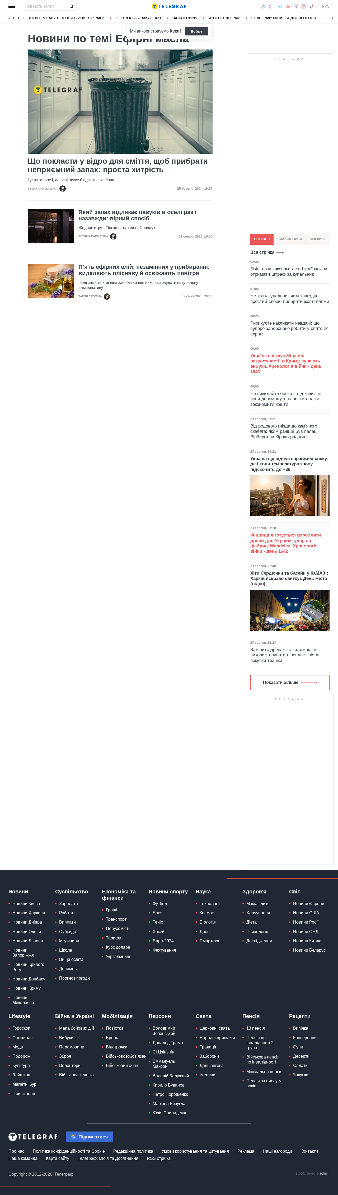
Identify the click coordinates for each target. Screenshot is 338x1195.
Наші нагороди (277, 1151)
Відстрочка (116, 1047)
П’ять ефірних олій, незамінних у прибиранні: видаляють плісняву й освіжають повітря (144, 270)
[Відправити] (71, 6)
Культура (21, 1065)
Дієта (251, 922)
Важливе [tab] (317, 239)
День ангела (212, 1065)
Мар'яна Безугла (169, 1103)
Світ (294, 891)
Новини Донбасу (28, 979)
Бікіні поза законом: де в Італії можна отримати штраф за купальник (288, 271)
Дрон (205, 931)
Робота (66, 913)
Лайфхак (21, 1075)
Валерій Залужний (171, 1076)
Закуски (300, 1075)
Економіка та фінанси (119, 895)
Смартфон (210, 941)
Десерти (301, 1056)
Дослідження (259, 941)
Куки (175, 31)
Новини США (306, 913)
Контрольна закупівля (138, 18)
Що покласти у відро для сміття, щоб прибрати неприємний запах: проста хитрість (118, 165)
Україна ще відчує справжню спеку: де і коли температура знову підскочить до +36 (289, 464)
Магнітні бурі (24, 1084)
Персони (160, 1016)
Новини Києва (26, 903)
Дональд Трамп (168, 1042)
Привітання (23, 1093)
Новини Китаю (307, 941)
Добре (197, 31)
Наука (203, 891)
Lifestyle (19, 1016)
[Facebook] (263, 6)
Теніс (158, 922)
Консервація (305, 1037)
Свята (203, 1016)
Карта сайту (57, 1158)
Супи (298, 1047)
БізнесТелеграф (224, 18)
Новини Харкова (28, 913)
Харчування (258, 913)
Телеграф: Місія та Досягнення (108, 1158)
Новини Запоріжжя (23, 952)
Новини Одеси (26, 931)
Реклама (245, 1151)
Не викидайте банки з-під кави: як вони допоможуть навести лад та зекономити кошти (285, 399)
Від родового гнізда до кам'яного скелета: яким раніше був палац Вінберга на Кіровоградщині (283, 431)
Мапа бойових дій (76, 1028)
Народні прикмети (217, 1037)
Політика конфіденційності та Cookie (69, 1151)
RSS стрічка (159, 1158)
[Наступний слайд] (332, 18)
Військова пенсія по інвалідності (263, 1059)
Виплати (67, 922)
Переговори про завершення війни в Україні (58, 18)
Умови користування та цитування (195, 1151)
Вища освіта (71, 959)
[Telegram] (280, 6)
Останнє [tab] (262, 239)
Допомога (68, 968)
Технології (210, 903)
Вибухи (66, 1037)
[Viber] (271, 6)
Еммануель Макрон (164, 1064)
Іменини (207, 1075)
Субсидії (67, 931)
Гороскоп (21, 1028)
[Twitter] (296, 6)
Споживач (22, 1037)
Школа (65, 950)
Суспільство (71, 891)
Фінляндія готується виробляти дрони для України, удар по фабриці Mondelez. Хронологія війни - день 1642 (285, 543)
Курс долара (118, 947)
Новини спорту (168, 891)
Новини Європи (308, 903)
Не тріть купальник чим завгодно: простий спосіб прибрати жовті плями (289, 298)
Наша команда (22, 1158)
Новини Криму (26, 988)
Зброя (65, 1056)
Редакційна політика (133, 1151)
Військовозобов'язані (127, 1056)
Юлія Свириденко (170, 1113)
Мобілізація (117, 1016)
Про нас (16, 1151)
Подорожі (21, 1056)
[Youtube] (288, 6)
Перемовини (71, 1047)
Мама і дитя (258, 903)
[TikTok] (311, 6)
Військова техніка (76, 1075)
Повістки (114, 1028)
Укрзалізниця (119, 956)
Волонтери (70, 1065)
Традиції (208, 1047)
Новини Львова (27, 941)
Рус (326, 6)
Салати (300, 1065)
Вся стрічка (262, 252)
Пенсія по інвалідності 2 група (260, 1042)
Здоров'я (254, 891)
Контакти (309, 1151)
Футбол (160, 903)
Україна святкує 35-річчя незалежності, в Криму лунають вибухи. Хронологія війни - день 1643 (285, 363)
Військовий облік (122, 1065)
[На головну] (169, 6)
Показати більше (280, 682)
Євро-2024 (163, 941)
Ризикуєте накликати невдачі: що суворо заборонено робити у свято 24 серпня (289, 329)
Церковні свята (215, 1028)
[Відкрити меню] (12, 6)
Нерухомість (118, 928)
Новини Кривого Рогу (28, 967)
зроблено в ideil (312, 1173)
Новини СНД (305, 931)
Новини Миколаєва (23, 1000)
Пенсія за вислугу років (263, 1083)
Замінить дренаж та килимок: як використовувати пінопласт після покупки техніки (284, 655)
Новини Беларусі (310, 950)
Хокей (159, 931)
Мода (17, 1047)
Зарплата (68, 903)
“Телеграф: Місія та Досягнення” (284, 18)
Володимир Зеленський (164, 1030)
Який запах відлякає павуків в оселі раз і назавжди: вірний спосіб (137, 215)
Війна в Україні (74, 1016)
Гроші (111, 910)
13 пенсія (255, 1028)
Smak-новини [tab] (289, 239)
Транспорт (116, 919)
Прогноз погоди (74, 978)
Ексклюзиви (184, 18)
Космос (207, 913)
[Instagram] (303, 6)
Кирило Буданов (169, 1085)
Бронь (112, 1037)
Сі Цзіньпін (163, 1052)
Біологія (208, 922)
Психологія (257, 931)
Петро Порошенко (170, 1094)
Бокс (157, 913)
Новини (18, 891)
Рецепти (300, 1016)
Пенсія (251, 1016)
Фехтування (164, 950)
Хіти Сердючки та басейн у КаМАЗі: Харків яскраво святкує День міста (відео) (289, 579)
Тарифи (113, 938)
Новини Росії (305, 922)
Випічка (300, 1028)
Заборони (209, 1056)
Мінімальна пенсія (264, 1071)
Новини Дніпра (27, 922)
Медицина (69, 941)
